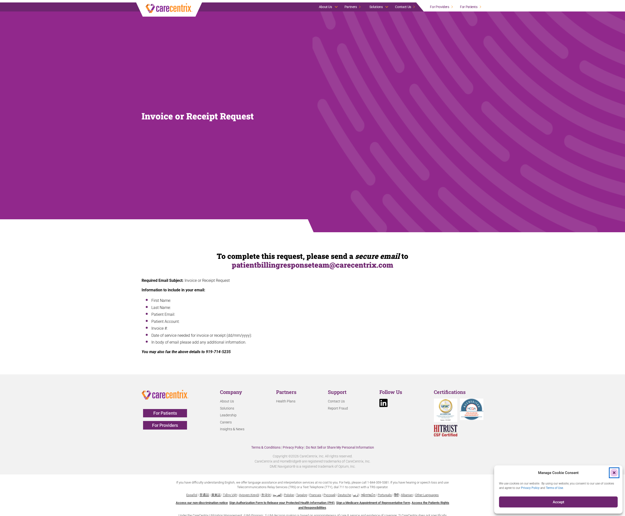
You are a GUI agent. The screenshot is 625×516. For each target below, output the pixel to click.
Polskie (289, 495)
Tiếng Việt (230, 495)
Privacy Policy (293, 447)
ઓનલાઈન (368, 495)
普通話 (204, 495)
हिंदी (396, 495)
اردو (356, 495)
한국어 (266, 495)
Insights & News (232, 429)
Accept (558, 502)
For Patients (469, 7)
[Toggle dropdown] (336, 7)
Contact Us (403, 7)
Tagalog (301, 495)
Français (315, 495)
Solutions (376, 7)
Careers (226, 422)
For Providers (439, 7)
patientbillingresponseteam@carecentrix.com (312, 265)
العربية (277, 495)
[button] (614, 472)
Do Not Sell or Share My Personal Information (340, 447)
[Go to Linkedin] (383, 404)
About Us (325, 7)
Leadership (228, 415)
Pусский (329, 495)
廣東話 (216, 495)
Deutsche (344, 495)
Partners (350, 7)
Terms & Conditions (266, 447)
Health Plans (285, 401)
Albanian (407, 495)
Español (191, 495)
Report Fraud (338, 408)
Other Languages (427, 495)
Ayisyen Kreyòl (249, 495)
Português (385, 495)
